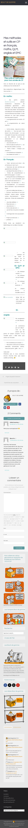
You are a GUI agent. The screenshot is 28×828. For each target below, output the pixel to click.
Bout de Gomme (8, 2)
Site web (6, 540)
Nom (5, 528)
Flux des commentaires (9, 800)
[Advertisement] (14, 20)
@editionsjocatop (10, 101)
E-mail (5, 534)
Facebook (19, 404)
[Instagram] (9, 685)
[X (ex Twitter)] (14, 685)
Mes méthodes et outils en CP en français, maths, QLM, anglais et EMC (12, 45)
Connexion (6, 796)
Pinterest (8, 407)
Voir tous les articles (10, 404)
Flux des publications (9, 798)
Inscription (6, 794)
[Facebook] (5, 685)
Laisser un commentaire (14, 418)
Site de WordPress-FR (9, 802)
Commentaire (7, 492)
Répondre (7, 432)
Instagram (5, 407)
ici (11, 91)
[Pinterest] (18, 685)
